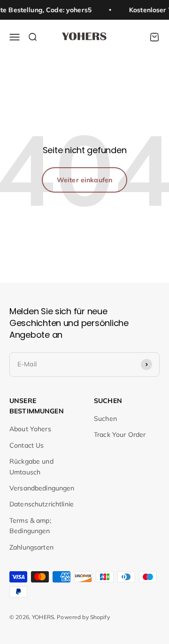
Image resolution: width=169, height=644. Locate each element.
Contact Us (26, 445)
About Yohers (30, 429)
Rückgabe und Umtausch (31, 466)
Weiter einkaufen (84, 180)
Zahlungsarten (31, 547)
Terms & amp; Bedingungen (30, 525)
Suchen (105, 418)
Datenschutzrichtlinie (41, 504)
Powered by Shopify (83, 617)
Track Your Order (120, 434)
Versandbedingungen (42, 488)
